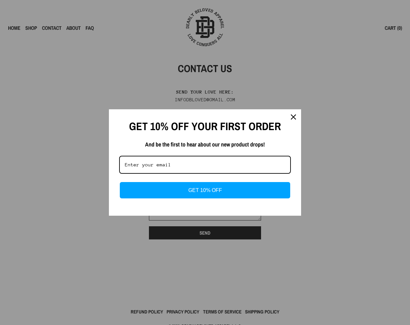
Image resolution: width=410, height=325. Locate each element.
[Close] (293, 117)
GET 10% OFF (205, 190)
